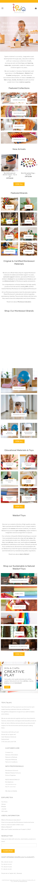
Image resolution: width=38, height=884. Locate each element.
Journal (3, 809)
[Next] (37, 168)
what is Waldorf (24, 554)
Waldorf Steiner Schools (13, 773)
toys (22, 63)
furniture (20, 80)
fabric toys (7, 80)
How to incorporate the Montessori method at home (17, 822)
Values (3, 804)
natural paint (18, 683)
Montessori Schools (11, 770)
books (14, 80)
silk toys (10, 542)
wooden (29, 77)
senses (13, 528)
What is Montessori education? (11, 820)
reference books (9, 281)
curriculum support (8, 277)
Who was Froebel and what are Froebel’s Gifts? (16, 829)
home (29, 279)
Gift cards (4, 811)
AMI (26, 286)
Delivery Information (11, 754)
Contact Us (9, 752)
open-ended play (20, 530)
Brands (3, 806)
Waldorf (27, 73)
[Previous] (1, 168)
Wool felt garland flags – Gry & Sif (28, 174)
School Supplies (10, 775)
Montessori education (24, 301)
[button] (2, 8)
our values (29, 538)
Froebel (8, 75)
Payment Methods (11, 759)
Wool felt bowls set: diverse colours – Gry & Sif (10, 175)
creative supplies (24, 82)
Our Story (4, 802)
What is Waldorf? (6, 827)
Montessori (20, 73)
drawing (6, 683)
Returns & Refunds (11, 757)
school (21, 279)
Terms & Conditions (11, 762)
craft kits (25, 681)
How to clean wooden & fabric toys (12, 824)
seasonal (33, 542)
